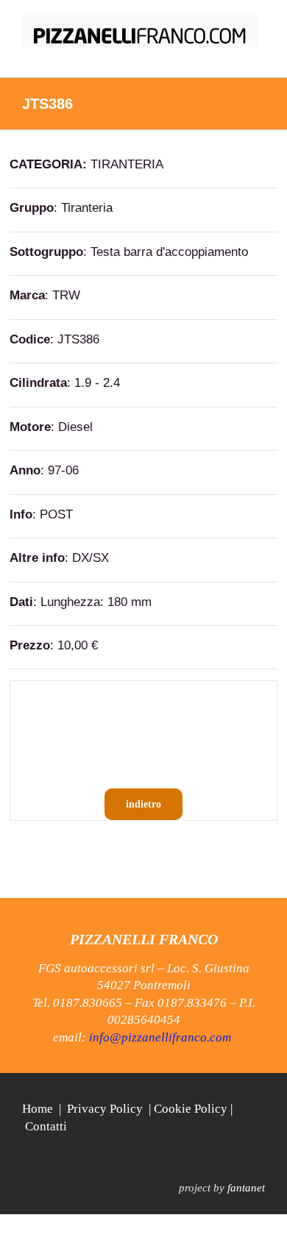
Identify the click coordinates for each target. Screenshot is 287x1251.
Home (37, 1109)
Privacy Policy (105, 1109)
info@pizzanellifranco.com (160, 1037)
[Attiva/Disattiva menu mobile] (259, 55)
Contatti (46, 1126)
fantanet (246, 1188)
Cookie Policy (190, 1109)
